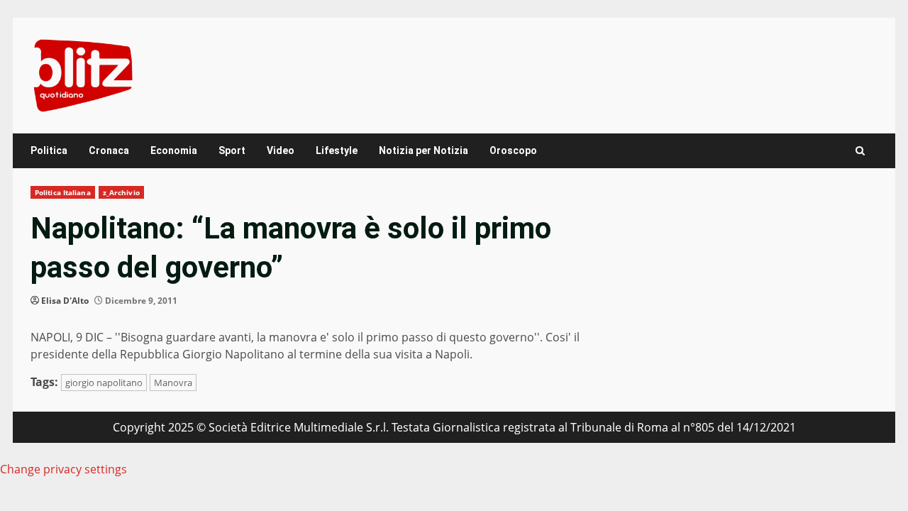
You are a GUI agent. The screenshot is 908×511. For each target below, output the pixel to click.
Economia (173, 150)
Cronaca (109, 150)
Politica (49, 150)
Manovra (173, 382)
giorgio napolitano (104, 382)
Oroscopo (513, 150)
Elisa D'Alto (65, 301)
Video (280, 150)
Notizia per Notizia (423, 150)
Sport (231, 150)
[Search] (860, 151)
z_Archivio (121, 192)
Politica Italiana (63, 192)
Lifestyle (337, 150)
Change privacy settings (63, 469)
